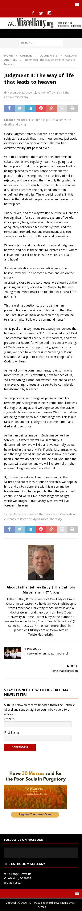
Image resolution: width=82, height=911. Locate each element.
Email (9, 719)
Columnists (49, 55)
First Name (11, 732)
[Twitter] (41, 13)
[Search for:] (41, 42)
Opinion (26, 55)
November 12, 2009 (20, 92)
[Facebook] (33, 13)
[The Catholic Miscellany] (41, 26)
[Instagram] (49, 13)
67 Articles (52, 592)
